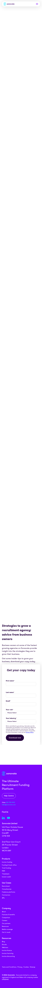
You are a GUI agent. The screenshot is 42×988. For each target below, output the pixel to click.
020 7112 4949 (10, 802)
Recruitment (6, 886)
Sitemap (32, 967)
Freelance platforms (8, 892)
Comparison (6, 917)
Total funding (6, 868)
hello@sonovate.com (9, 805)
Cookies (26, 967)
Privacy (19, 967)
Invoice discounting (8, 956)
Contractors (6, 895)
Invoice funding (7, 862)
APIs (3, 898)
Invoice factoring (7, 953)
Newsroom (5, 926)
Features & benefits (8, 915)
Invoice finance (7, 950)
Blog (3, 941)
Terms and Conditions (9, 967)
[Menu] (37, 3)
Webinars (5, 947)
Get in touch (6, 932)
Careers (4, 920)
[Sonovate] (9, 4)
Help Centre (9, 796)
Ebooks (4, 944)
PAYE (3, 871)
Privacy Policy (30, 732)
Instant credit (6, 877)
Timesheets (5, 874)
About (4, 912)
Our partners (6, 923)
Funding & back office (9, 865)
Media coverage (7, 929)
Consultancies (6, 889)
